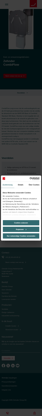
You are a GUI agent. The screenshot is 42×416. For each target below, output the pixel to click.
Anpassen (20, 229)
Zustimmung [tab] (8, 185)
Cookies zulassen (21, 223)
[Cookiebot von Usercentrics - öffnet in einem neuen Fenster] (29, 178)
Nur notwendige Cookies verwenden (21, 236)
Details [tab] (20, 185)
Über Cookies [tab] (34, 185)
